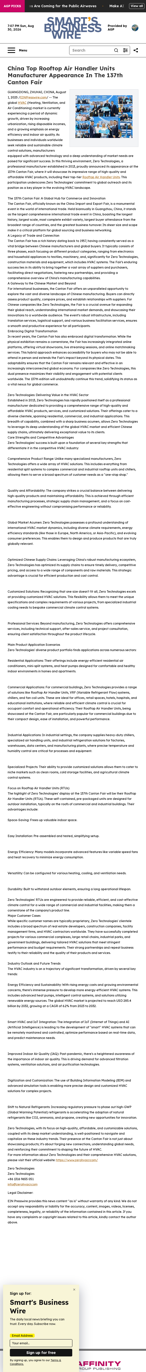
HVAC (22, 103)
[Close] (74, 1289)
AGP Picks (12, 6)
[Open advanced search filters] (125, 50)
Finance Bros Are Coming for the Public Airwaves (53, 6)
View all (137, 6)
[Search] (116, 50)
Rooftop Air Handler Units (101, 177)
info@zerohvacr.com (22, 1184)
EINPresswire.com (33, 97)
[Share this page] (135, 50)
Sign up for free (41, 1352)
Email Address (22, 1335)
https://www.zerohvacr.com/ (77, 1160)
